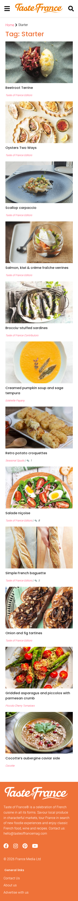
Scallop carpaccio (20, 207)
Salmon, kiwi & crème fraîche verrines (36, 267)
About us (10, 885)
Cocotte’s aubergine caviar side (32, 758)
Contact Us (12, 878)
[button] (39, 87)
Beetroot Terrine (19, 87)
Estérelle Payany (15, 400)
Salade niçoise (17, 513)
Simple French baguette (25, 573)
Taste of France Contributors (21, 335)
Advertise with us (16, 892)
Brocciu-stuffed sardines (26, 328)
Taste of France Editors (18, 95)
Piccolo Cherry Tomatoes (20, 705)
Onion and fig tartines (23, 633)
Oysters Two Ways (21, 147)
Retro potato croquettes (26, 453)
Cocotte (10, 765)
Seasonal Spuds (14, 460)
